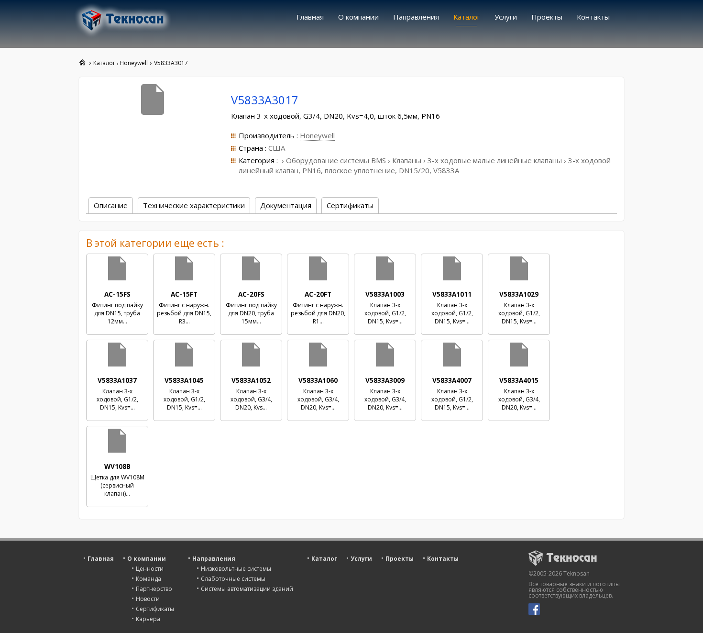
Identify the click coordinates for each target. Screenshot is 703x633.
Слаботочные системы (233, 579)
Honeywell (317, 135)
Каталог (466, 17)
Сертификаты (155, 609)
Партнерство (154, 589)
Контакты (593, 17)
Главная (310, 17)
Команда (148, 579)
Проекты (546, 17)
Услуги (505, 17)
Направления (416, 17)
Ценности (150, 569)
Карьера (148, 619)
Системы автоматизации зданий (247, 589)
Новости (148, 599)
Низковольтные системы (236, 569)
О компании (358, 17)
